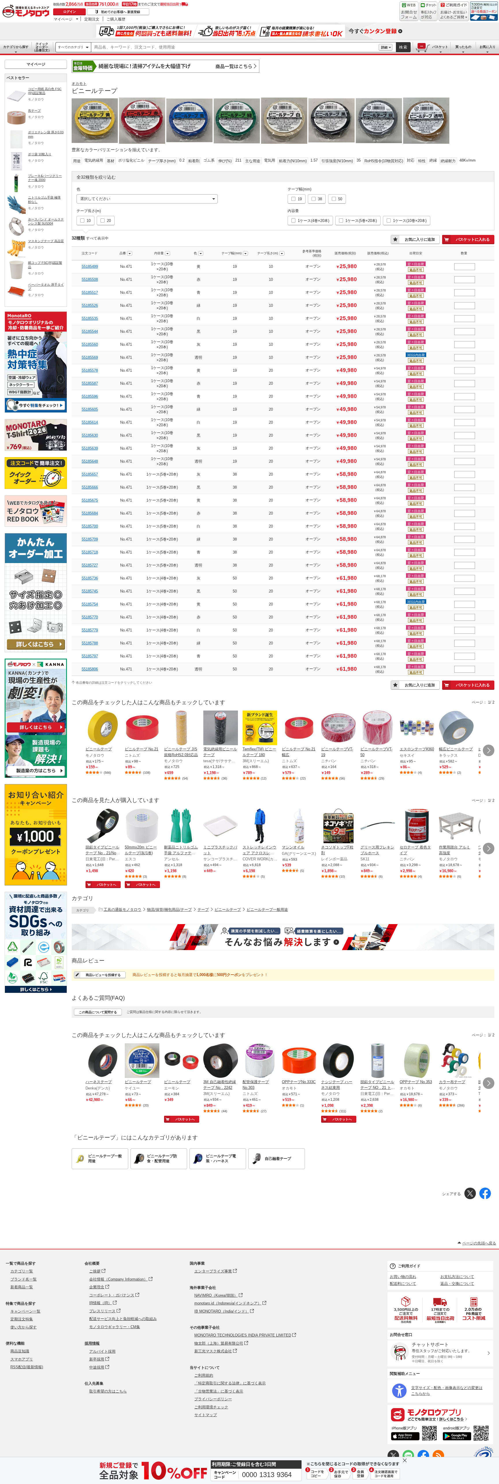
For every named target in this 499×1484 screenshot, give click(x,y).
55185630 (90, 435)
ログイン (69, 11)
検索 (403, 47)
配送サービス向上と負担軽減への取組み (123, 1319)
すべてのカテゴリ (70, 47)
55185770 (90, 617)
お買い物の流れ (403, 1276)
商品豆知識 (19, 1351)
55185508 (90, 279)
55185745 (90, 591)
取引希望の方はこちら (108, 1391)
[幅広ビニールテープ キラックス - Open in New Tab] (456, 728)
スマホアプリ (21, 1359)
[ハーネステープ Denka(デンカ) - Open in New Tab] (102, 1061)
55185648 (90, 461)
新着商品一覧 (21, 1287)
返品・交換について (457, 1283)
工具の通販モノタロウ (122, 909)
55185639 (90, 448)
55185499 (90, 266)
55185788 (90, 643)
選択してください (95, 199)
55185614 (90, 422)
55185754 (90, 604)
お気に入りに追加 (420, 239)
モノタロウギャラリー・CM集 (114, 1327)
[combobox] (235, 47)
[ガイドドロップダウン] (454, 15)
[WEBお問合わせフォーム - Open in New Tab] (408, 11)
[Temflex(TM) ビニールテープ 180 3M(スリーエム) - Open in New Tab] (260, 728)
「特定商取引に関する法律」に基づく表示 (230, 1383)
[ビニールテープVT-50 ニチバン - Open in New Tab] (377, 728)
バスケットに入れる (473, 239)
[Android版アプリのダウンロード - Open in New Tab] (466, 1434)
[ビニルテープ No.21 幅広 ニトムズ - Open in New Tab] (299, 728)
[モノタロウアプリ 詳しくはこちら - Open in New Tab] (440, 1414)
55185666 (90, 487)
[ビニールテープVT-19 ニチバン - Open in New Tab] (338, 728)
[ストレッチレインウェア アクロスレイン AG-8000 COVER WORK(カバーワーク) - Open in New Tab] (260, 826)
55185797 (90, 656)
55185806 (90, 669)
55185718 (90, 552)
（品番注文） (41, 47)
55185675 (90, 500)
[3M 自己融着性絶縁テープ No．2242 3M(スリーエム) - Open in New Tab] (220, 1061)
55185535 (90, 318)
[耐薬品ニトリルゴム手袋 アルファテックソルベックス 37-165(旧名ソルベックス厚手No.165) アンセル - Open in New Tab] (181, 826)
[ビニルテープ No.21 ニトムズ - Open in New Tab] (142, 728)
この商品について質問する (98, 1012)
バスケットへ (106, 884)
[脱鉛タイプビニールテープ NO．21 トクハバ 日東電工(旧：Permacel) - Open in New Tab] (377, 1061)
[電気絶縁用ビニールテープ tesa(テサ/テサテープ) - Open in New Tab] (220, 728)
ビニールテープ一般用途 (267, 909)
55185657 (90, 474)
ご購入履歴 (116, 19)
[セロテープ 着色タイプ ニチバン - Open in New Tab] (417, 826)
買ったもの (463, 46)
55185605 (90, 409)
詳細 (384, 47)
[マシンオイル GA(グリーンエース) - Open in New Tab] (299, 826)
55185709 (90, 539)
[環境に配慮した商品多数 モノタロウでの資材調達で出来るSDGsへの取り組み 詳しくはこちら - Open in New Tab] (36, 991)
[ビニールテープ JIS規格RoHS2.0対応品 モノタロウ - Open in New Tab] (181, 728)
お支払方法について (457, 1276)
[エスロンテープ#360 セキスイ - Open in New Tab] (417, 728)
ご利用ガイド (409, 1266)
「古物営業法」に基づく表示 (218, 1391)
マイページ (63, 19)
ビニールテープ (228, 909)
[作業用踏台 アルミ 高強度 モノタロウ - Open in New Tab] (456, 826)
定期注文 (91, 19)
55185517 (90, 292)
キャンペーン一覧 (25, 1311)
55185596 (90, 396)
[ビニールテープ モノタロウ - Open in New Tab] (102, 728)
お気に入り (488, 46)
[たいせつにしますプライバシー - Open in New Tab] (483, 1456)
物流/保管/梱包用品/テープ (169, 909)
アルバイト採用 (102, 1351)
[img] (27, 11)
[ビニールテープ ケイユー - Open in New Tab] (142, 1061)
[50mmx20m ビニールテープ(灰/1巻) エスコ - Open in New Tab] (142, 826)
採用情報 (92, 1343)
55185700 (90, 526)
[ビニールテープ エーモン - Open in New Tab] (181, 1061)
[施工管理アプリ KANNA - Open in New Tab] (36, 732)
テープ (203, 909)
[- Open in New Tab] (406, 1309)
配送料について (403, 1283)
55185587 (90, 383)
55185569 (90, 357)
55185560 (90, 344)
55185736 (90, 578)
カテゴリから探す (16, 46)
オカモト (79, 83)
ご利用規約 (203, 1375)
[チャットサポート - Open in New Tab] (428, 11)
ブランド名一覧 (23, 1279)
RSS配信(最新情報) (26, 1367)
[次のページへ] (488, 750)
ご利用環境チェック (211, 1407)
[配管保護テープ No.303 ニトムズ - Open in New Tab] (260, 1061)
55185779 (90, 630)
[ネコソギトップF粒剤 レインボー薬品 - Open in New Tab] (338, 826)
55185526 (90, 305)
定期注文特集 (21, 1319)
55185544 (90, 331)
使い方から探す (23, 1327)
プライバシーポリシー (213, 1399)
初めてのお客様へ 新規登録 (120, 12)
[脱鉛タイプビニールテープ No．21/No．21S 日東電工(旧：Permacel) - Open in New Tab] (102, 826)
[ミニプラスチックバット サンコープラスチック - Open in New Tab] (220, 826)
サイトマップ (205, 1415)
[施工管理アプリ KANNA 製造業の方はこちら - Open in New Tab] (36, 776)
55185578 (90, 370)
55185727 (90, 565)
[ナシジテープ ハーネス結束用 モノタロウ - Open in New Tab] (338, 1061)
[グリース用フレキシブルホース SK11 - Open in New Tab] (377, 826)
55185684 (90, 513)
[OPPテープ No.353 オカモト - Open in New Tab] (417, 1061)
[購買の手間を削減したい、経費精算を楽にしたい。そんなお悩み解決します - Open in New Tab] (283, 937)
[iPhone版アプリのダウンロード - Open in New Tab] (414, 1434)
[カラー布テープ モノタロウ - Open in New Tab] (456, 1061)
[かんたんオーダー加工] (36, 650)
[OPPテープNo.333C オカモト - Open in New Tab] (299, 1061)
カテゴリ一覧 (21, 1271)
